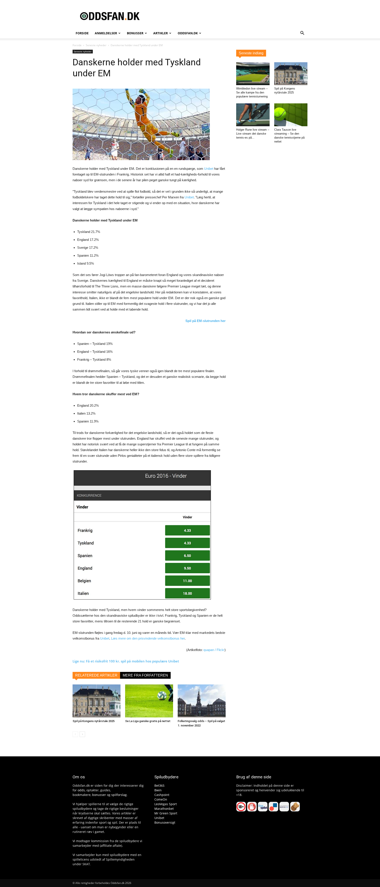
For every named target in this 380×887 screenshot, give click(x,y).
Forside (82, 33)
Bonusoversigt (164, 822)
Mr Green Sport (165, 813)
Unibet (208, 168)
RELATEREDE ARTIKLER (96, 675)
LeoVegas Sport (165, 804)
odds (81, 790)
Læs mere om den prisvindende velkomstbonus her (148, 638)
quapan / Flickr (214, 650)
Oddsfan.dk (188, 33)
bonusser (99, 795)
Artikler (160, 33)
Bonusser (135, 33)
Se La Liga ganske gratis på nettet (147, 721)
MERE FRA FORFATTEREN (145, 675)
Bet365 (159, 785)
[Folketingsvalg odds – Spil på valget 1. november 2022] (202, 700)
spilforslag (119, 795)
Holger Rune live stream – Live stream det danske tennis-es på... (252, 133)
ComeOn (160, 799)
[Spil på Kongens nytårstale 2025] (97, 700)
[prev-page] (75, 734)
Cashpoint (161, 795)
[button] (302, 33)
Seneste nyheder (96, 45)
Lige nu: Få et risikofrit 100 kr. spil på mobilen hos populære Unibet (126, 661)
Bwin (158, 790)
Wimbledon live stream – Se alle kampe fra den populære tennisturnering (252, 92)
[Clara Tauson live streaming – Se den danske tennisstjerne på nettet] (291, 114)
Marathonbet (164, 809)
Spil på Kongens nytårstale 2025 (94, 721)
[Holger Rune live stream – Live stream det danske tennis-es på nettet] (253, 114)
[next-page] (82, 734)
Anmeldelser (106, 33)
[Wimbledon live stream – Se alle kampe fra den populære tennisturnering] (253, 73)
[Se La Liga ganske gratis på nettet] (149, 700)
